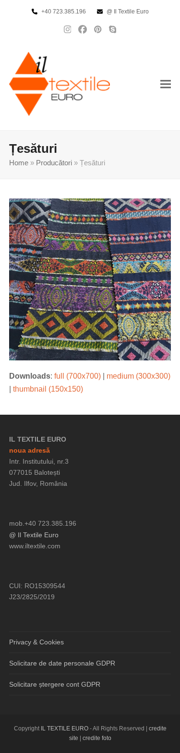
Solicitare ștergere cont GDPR (54, 684)
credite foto (97, 738)
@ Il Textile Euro (34, 535)
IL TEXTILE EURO (65, 728)
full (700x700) (77, 376)
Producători (54, 163)
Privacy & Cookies (36, 642)
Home (18, 163)
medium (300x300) (138, 376)
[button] (165, 84)
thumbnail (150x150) (48, 389)
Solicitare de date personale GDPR (62, 663)
